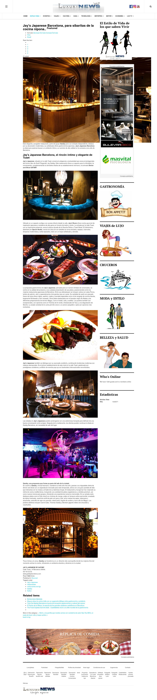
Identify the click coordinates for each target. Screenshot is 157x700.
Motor (109, 16)
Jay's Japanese (32, 582)
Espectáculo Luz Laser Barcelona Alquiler (93, 675)
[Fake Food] (78, 642)
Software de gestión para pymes (100, 675)
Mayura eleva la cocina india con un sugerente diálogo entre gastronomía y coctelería (56, 601)
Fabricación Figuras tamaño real (39, 674)
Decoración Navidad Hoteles (63, 674)
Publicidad (44, 667)
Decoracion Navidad (55, 673)
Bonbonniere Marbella (34, 599)
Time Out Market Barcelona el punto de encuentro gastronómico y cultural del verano (56, 603)
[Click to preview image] (87, 100)
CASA (75, 16)
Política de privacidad (74, 667)
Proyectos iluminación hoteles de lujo (84, 675)
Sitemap (25, 683)
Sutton (29, 591)
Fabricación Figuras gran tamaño (31, 674)
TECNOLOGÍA (86, 16)
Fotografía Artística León (107, 674)
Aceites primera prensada (130, 674)
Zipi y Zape (25, 673)
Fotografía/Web (59, 667)
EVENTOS (46, 16)
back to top (26, 617)
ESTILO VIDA (34, 16)
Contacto (127, 667)
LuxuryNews (30, 667)
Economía (119, 16)
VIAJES (56, 16)
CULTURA (66, 16)
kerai (78, 672)
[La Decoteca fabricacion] (117, 107)
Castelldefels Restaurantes (122, 673)
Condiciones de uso (99, 667)
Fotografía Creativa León (114, 674)
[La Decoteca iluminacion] (117, 80)
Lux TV (130, 16)
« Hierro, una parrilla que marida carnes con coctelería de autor (59, 613)
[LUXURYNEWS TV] (138, 6)
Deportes (99, 16)
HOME (25, 16)
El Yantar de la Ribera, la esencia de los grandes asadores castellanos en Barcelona (55, 605)
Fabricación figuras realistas (47, 674)
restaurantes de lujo (34, 586)
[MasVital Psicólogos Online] (117, 160)
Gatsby (29, 589)
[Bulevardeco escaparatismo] (117, 134)
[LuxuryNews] (78, 6)
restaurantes (31, 584)
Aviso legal (86, 667)
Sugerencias (114, 667)
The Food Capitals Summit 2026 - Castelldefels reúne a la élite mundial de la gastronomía (57, 607)
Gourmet (35, 578)
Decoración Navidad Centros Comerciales (72, 675)
